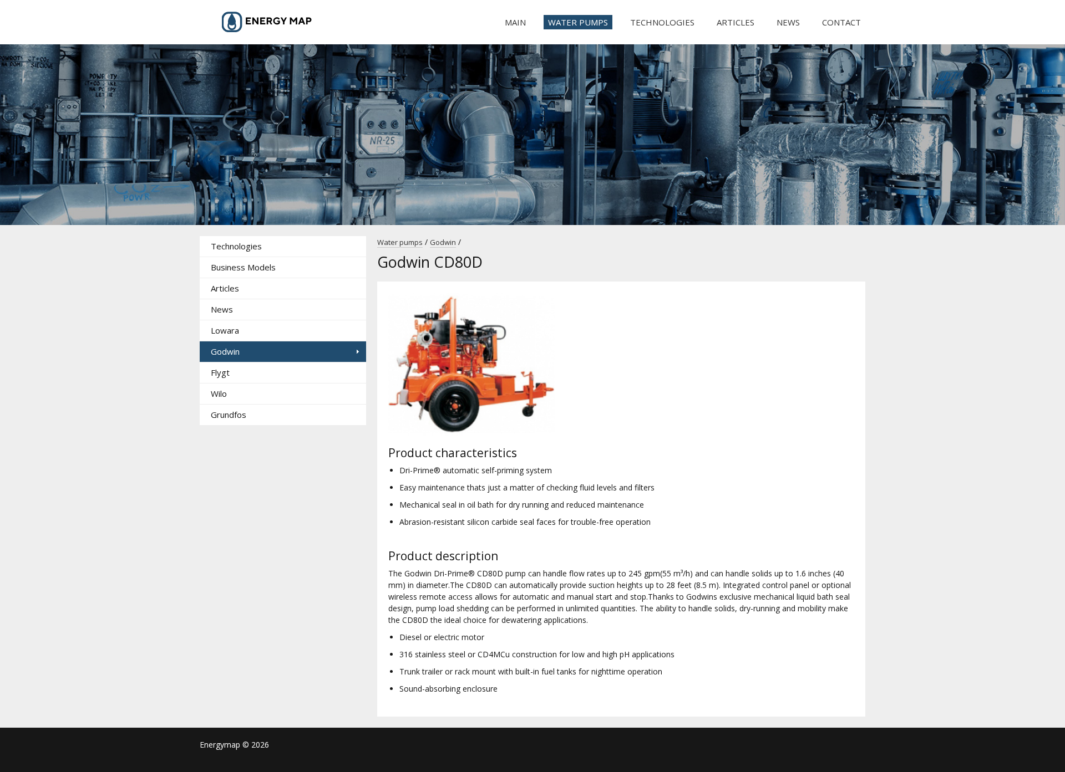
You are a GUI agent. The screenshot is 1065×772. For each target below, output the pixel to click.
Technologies (662, 22)
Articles (735, 22)
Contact (841, 22)
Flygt (220, 372)
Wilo (219, 393)
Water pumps (578, 22)
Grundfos (228, 414)
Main (515, 22)
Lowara (225, 330)
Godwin (225, 351)
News (788, 22)
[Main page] (283, 22)
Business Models (243, 267)
